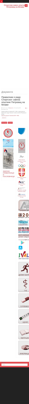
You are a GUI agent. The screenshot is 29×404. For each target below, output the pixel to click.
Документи (4, 117)
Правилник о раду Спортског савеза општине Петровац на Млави (13, 100)
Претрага (3, 362)
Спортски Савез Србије (21, 184)
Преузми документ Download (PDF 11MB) (10, 115)
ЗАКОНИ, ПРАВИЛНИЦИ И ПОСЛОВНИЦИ (9, 174)
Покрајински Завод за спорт (22, 196)
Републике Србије (22, 191)
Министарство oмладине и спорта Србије (22, 161)
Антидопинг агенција (21, 190)
